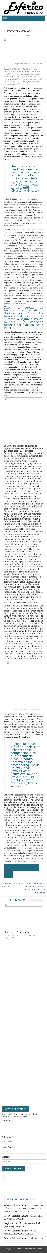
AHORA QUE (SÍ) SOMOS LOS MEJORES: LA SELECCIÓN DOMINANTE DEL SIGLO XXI (23, 1208)
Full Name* (7, 1137)
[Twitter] (15, 1185)
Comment (6, 1120)
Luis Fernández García (19, 937)
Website (6, 1157)
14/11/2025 (38, 937)
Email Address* (9, 1147)
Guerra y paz (37, 1238)
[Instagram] (7, 1185)
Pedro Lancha (11, 36)
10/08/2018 (27, 36)
